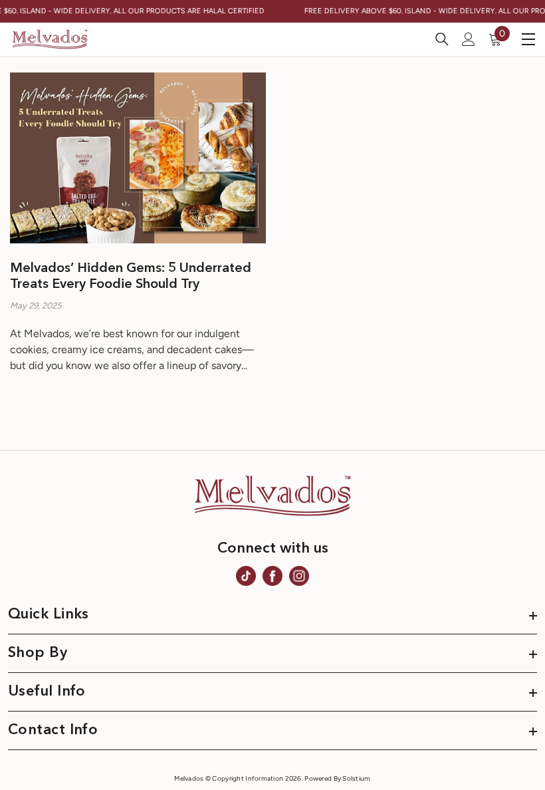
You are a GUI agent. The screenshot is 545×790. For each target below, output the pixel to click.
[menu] (528, 39)
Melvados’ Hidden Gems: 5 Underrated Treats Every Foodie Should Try (130, 276)
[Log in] (468, 39)
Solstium (356, 778)
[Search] (442, 39)
